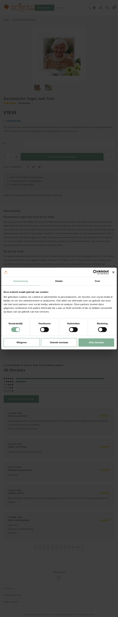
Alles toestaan (96, 342)
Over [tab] (97, 281)
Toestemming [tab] (20, 281)
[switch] (44, 329)
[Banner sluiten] (113, 272)
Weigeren (22, 342)
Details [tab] (59, 281)
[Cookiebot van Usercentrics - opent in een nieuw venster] (95, 272)
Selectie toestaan (59, 342)
